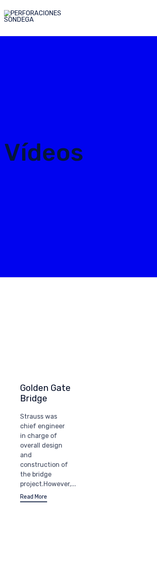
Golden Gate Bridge (45, 393)
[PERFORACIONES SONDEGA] (63, 18)
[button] (33, 498)
